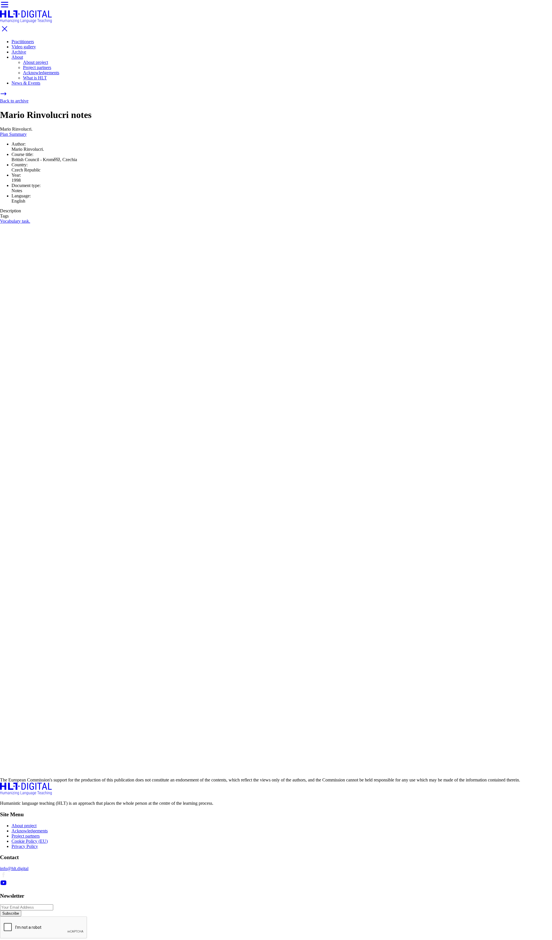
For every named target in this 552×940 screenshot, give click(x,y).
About (17, 57)
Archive (19, 51)
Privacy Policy (25, 846)
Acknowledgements (41, 72)
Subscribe (10, 913)
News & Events (26, 83)
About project (35, 62)
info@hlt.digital (14, 868)
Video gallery (24, 46)
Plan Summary (13, 134)
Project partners (37, 67)
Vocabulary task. (15, 221)
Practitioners (23, 41)
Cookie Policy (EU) (30, 841)
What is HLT (35, 77)
